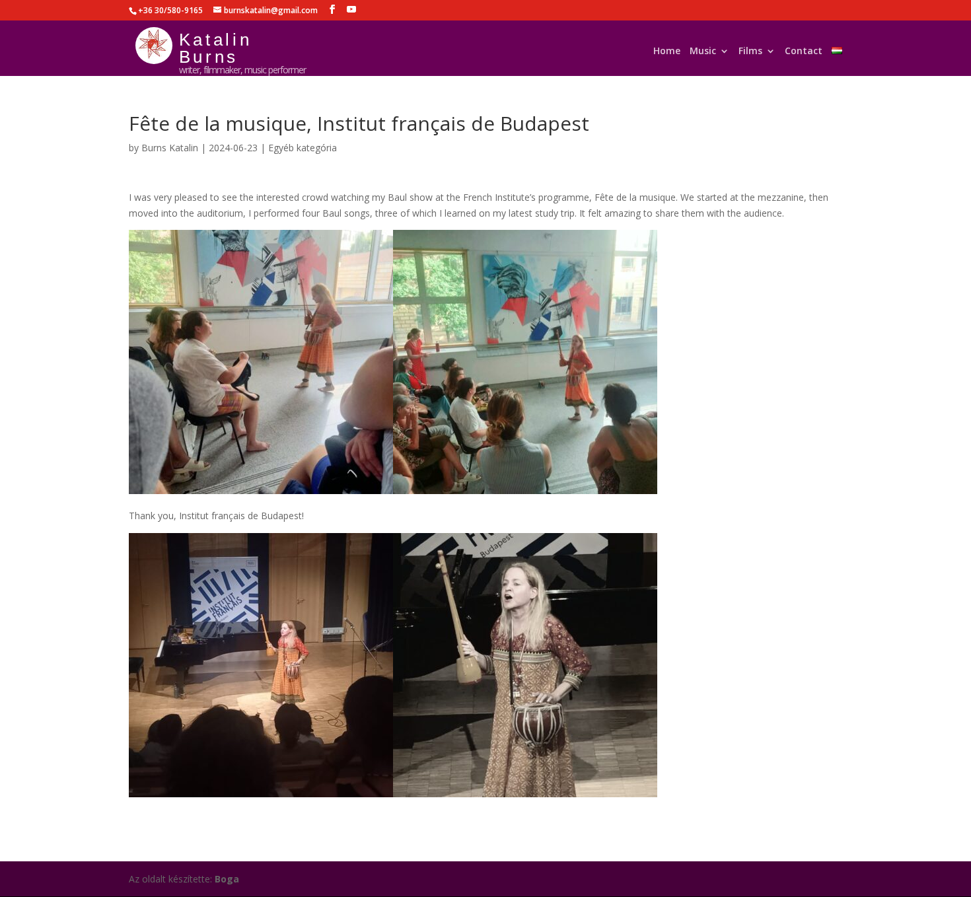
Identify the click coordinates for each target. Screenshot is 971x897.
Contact (803, 54)
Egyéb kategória (302, 147)
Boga (227, 879)
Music (703, 54)
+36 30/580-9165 (170, 10)
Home (666, 54)
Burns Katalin (169, 147)
